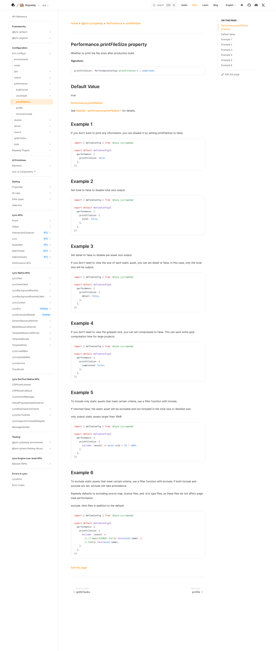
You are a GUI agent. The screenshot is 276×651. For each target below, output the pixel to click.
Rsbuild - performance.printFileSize (97, 110)
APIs (194, 5)
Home (74, 23)
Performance (114, 23)
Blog (215, 5)
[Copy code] (200, 71)
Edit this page (79, 567)
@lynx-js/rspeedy (92, 23)
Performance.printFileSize (87, 103)
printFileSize (133, 23)
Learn (205, 5)
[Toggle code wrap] (195, 71)
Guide (184, 5)
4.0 (44, 5)
